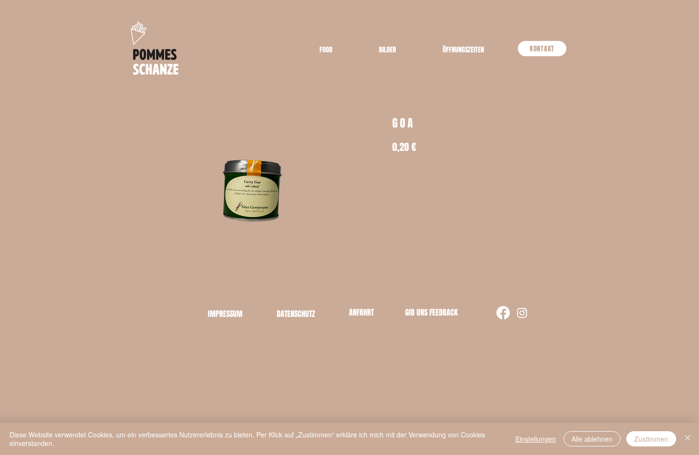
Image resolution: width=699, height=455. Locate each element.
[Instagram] (522, 312)
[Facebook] (503, 312)
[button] (463, 50)
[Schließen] (687, 438)
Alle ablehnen (592, 439)
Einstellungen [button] (535, 439)
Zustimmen (651, 439)
